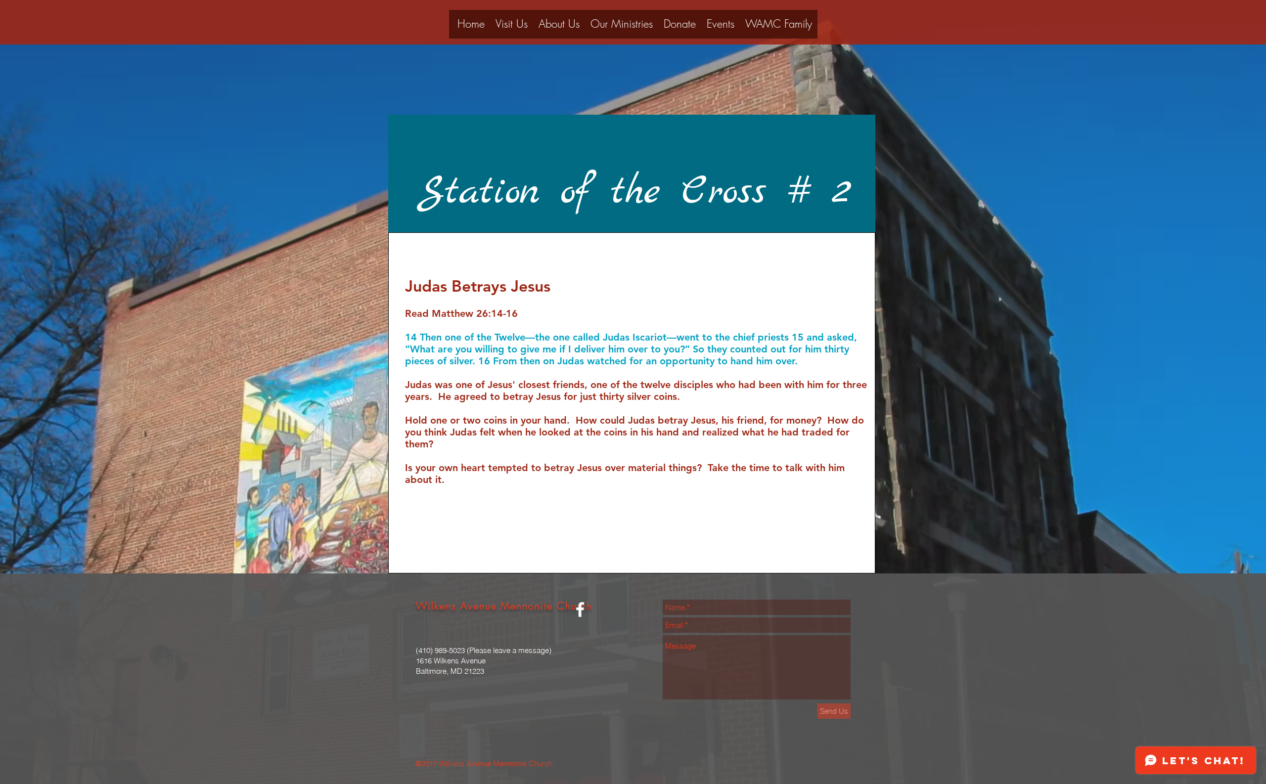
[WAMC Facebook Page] (580, 609)
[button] (559, 27)
